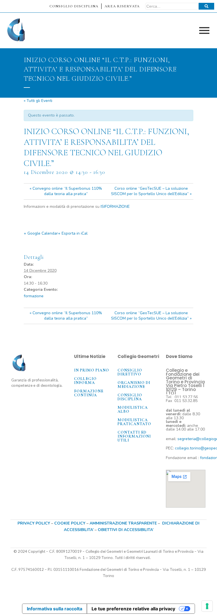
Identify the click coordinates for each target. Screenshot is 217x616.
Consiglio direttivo (130, 372)
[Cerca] (206, 6)
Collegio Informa (85, 380)
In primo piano (91, 370)
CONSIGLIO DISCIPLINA (73, 6)
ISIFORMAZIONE (115, 206)
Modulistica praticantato (134, 422)
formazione (34, 296)
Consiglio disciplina (130, 397)
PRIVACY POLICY (34, 523)
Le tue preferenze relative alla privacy (133, 608)
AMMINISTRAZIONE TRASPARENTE (123, 523)
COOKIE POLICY (70, 523)
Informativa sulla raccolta (54, 608)
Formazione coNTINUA (88, 393)
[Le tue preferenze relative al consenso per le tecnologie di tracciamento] (207, 606)
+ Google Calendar (41, 233)
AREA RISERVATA (122, 6)
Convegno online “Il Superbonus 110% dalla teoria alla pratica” (66, 191)
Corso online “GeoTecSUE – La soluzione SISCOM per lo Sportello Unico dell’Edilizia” (151, 191)
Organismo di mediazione (134, 384)
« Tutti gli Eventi (38, 100)
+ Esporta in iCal (73, 233)
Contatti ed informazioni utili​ (134, 436)
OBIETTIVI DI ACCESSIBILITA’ (125, 529)
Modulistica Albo (133, 409)
